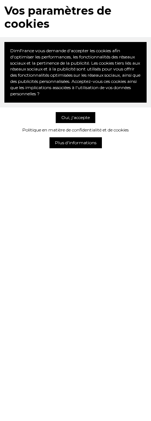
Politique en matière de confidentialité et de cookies (75, 130)
